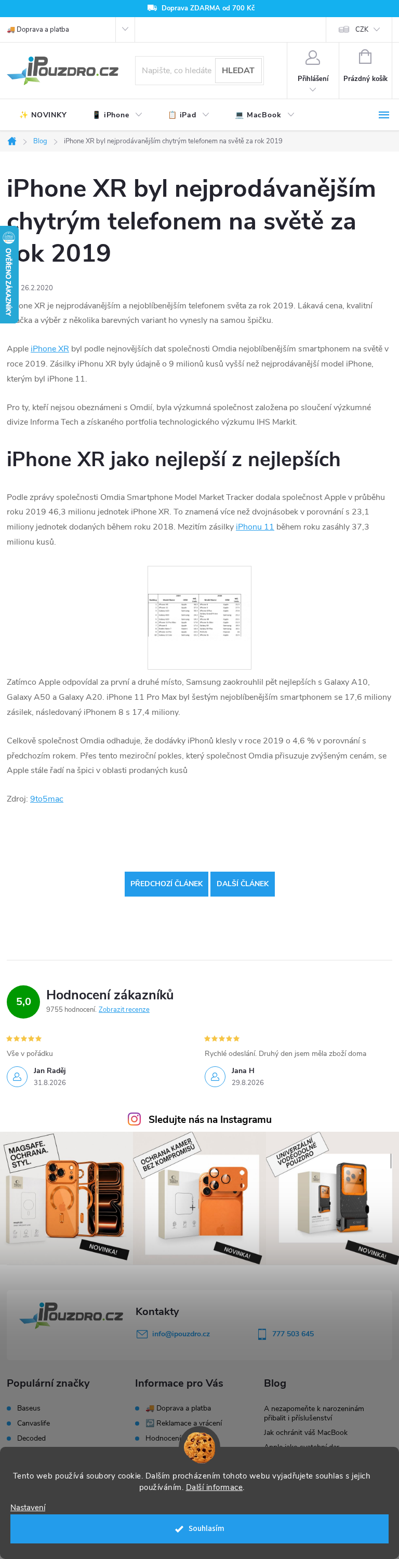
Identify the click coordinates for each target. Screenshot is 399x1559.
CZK (361, 29)
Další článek (243, 884)
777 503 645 (293, 1334)
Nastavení (27, 1508)
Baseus (29, 1408)
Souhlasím (206, 1528)
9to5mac (46, 799)
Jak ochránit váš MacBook (306, 1433)
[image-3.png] (199, 589)
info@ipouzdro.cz (181, 1334)
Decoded (31, 1438)
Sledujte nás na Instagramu (210, 1120)
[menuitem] (43, 115)
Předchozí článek (166, 884)
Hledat (238, 70)
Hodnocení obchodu (178, 1438)
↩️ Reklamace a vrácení (183, 1423)
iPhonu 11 (255, 527)
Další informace (214, 1487)
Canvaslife (33, 1423)
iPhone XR (50, 349)
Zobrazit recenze (124, 1009)
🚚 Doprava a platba (38, 29)
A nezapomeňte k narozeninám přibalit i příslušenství (314, 1413)
